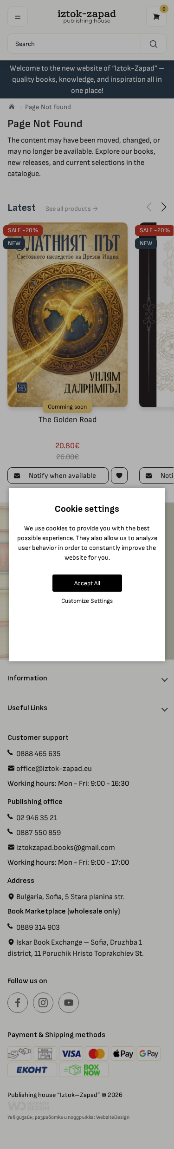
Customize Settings (87, 600)
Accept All (87, 583)
